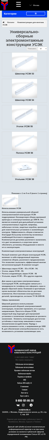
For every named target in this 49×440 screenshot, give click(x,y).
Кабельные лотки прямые (25, 364)
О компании (24, 386)
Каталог (10, 22)
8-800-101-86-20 (25, 400)
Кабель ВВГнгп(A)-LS (24, 383)
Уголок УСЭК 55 (24, 126)
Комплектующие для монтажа (30, 22)
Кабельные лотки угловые (24, 367)
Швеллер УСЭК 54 (24, 100)
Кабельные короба (24, 373)
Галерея (24, 389)
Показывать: (32, 49)
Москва (36, 5)
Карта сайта (24, 395)
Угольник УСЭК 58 (24, 179)
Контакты (24, 392)
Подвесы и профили (24, 376)
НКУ (24, 379)
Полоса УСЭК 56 (24, 153)
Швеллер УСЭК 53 (24, 74)
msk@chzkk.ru (24, 409)
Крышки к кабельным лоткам (24, 370)
